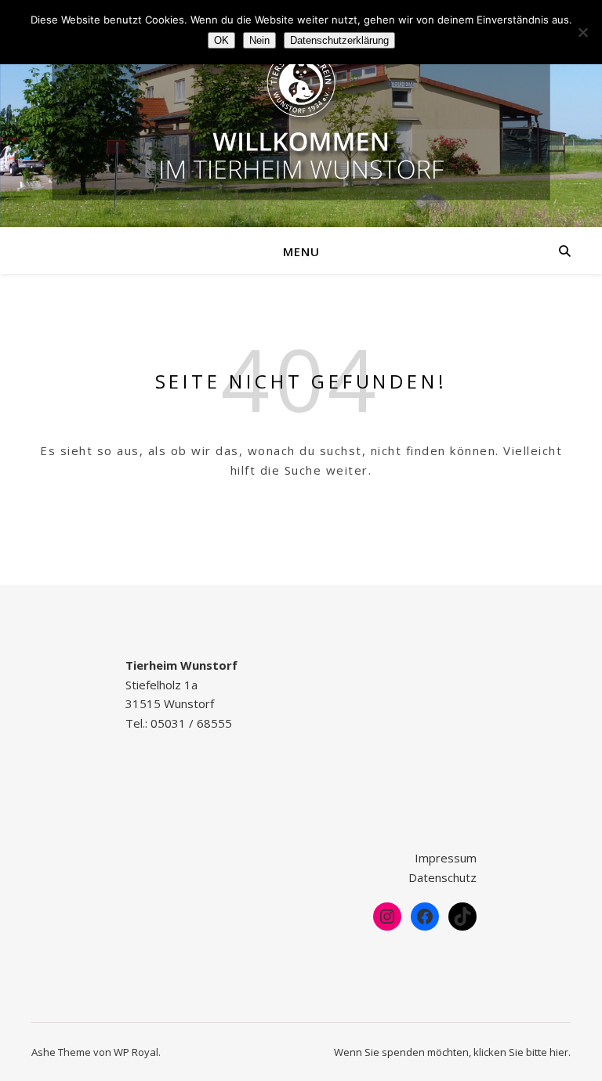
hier (558, 1052)
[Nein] (582, 32)
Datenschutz (442, 877)
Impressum (446, 858)
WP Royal (136, 1052)
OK (221, 40)
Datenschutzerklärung (339, 40)
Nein (259, 40)
